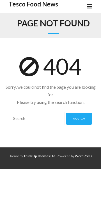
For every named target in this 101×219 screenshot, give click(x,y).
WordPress (83, 156)
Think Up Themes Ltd (39, 156)
